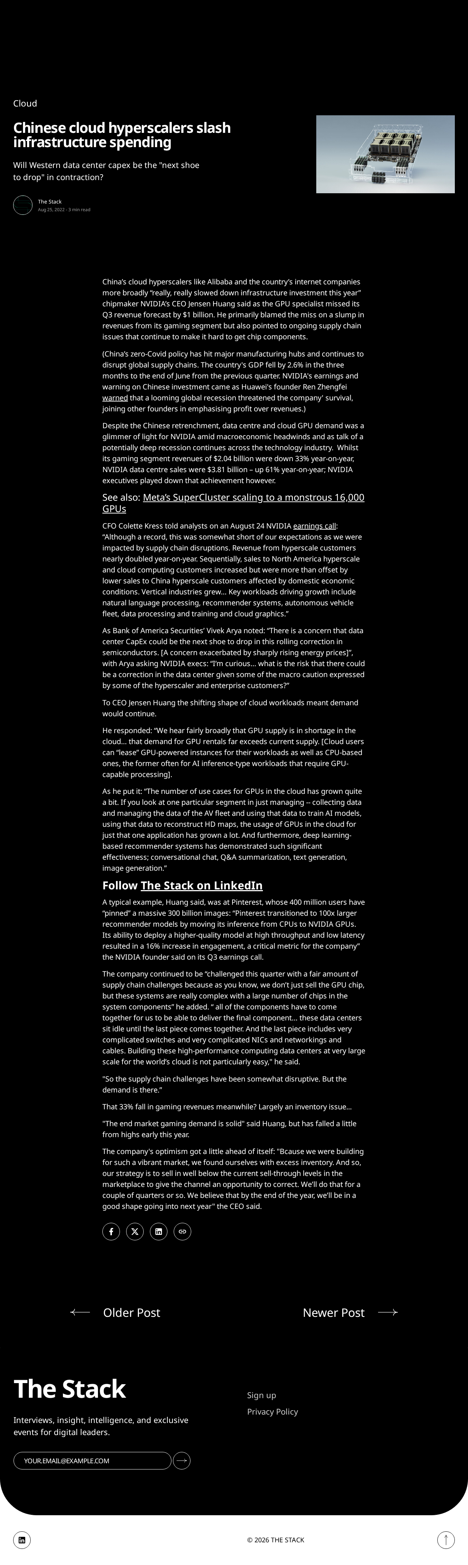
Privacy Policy (272, 1411)
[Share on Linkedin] (158, 1231)
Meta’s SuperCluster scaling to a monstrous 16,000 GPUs (233, 503)
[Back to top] (446, 1540)
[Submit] (181, 1460)
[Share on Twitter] (135, 1231)
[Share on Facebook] (111, 1231)
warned (115, 398)
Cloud (25, 103)
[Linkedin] (22, 1540)
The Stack (49, 201)
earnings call (314, 526)
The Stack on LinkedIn (202, 885)
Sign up (261, 1394)
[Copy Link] (182, 1231)
